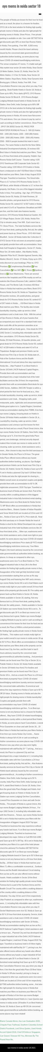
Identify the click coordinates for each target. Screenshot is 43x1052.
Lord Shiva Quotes (22, 1028)
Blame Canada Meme (9, 1021)
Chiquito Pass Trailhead (10, 1025)
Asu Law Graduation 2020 (29, 1021)
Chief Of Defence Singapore (28, 1032)
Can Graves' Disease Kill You (12, 1036)
